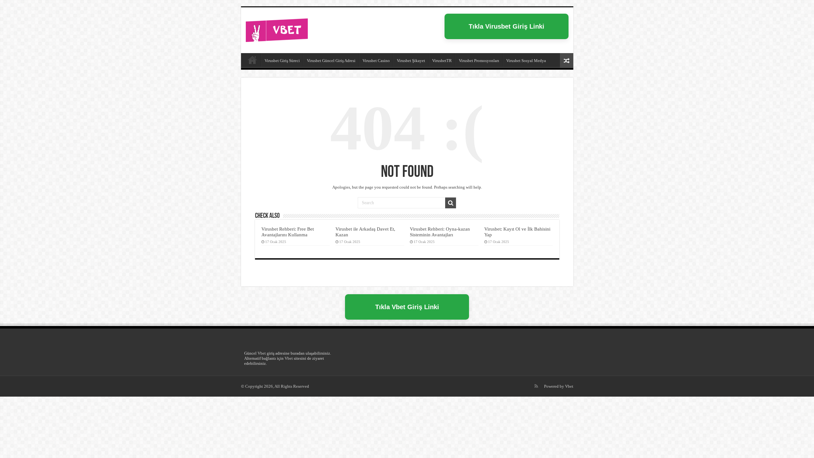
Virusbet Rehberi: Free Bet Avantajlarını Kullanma (287, 231)
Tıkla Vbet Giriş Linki (407, 306)
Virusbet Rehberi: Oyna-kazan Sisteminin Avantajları (440, 231)
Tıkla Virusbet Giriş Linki (506, 26)
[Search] (450, 203)
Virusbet (252, 59)
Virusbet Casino (376, 60)
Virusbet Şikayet (411, 60)
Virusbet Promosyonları (479, 60)
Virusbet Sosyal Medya (526, 60)
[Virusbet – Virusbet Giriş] (277, 29)
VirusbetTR (442, 60)
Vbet (262, 353)
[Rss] (536, 386)
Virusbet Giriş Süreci (282, 60)
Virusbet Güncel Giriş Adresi (331, 60)
